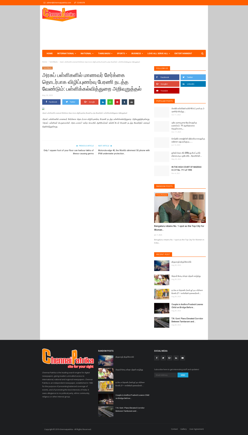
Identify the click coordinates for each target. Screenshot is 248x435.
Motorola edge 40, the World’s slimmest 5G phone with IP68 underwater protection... (124, 152)
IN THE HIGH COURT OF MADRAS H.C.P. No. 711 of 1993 (187, 168)
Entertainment (183, 53)
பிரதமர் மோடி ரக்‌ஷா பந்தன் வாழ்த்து (186, 276)
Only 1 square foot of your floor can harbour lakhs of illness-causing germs (69, 152)
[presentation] (195, 197)
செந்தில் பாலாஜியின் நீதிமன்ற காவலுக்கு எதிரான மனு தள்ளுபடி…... (188, 140)
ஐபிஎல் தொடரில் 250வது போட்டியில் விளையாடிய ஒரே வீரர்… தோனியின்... (187, 154)
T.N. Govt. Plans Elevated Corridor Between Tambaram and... (187, 320)
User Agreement (196, 429)
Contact (174, 429)
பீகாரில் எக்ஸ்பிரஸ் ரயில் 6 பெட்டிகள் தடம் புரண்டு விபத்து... (188, 110)
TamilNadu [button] (104, 53)
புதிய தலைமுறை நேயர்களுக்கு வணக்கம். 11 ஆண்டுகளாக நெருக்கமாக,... (184, 125)
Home (50, 53)
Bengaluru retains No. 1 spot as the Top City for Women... (179, 228)
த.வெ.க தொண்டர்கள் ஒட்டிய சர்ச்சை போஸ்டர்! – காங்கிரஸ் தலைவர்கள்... (187, 291)
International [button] (66, 53)
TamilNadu (53, 62)
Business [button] (136, 53)
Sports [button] (121, 53)
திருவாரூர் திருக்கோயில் (181, 262)
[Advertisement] (153, 27)
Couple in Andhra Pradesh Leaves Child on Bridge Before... (187, 306)
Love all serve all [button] (158, 53)
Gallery (183, 429)
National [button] (86, 53)
